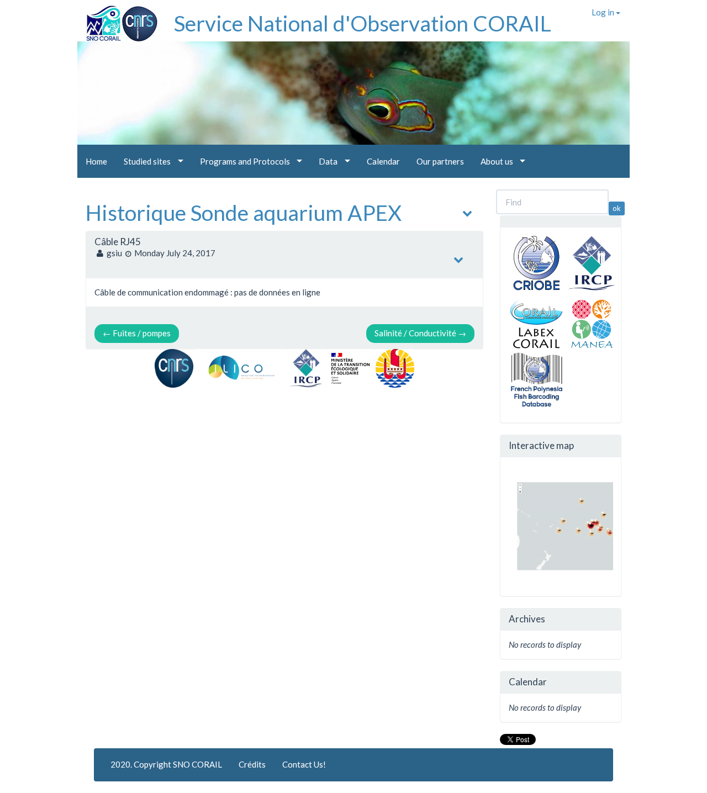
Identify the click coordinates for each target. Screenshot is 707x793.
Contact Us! (304, 764)
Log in (604, 12)
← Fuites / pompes (137, 333)
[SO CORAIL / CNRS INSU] (117, 19)
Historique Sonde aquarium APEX (244, 212)
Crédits (252, 764)
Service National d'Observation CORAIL (362, 23)
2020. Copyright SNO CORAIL (166, 764)
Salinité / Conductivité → (420, 333)
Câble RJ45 (117, 241)
